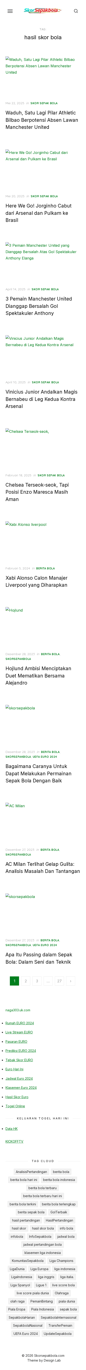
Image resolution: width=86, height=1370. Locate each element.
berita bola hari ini (23, 1180)
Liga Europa (39, 1269)
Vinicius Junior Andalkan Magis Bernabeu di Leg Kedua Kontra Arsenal (42, 399)
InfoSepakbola (40, 1236)
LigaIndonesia (21, 1277)
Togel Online (15, 1106)
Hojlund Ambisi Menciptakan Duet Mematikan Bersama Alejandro (38, 676)
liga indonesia (64, 1269)
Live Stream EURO (19, 1032)
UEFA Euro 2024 (45, 756)
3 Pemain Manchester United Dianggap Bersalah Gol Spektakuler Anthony (39, 306)
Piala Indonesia (42, 1309)
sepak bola (68, 1309)
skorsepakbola (18, 659)
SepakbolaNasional (27, 1325)
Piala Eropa (16, 1309)
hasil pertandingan (26, 1220)
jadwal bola (66, 1236)
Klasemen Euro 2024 (21, 1088)
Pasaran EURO (16, 1041)
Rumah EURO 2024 (20, 1023)
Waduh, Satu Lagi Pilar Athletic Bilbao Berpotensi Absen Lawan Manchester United (42, 120)
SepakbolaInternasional (58, 1317)
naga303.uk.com (18, 1010)
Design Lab (52, 1360)
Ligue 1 (41, 1285)
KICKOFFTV (14, 1141)
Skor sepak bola (44, 103)
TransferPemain (60, 1325)
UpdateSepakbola (58, 1334)
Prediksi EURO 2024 (21, 1051)
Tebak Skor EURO (19, 1060)
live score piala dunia (33, 1293)
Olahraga (62, 1293)
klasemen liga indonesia (43, 1253)
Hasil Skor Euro (17, 1097)
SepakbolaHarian (22, 1317)
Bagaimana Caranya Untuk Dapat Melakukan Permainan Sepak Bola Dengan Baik (39, 773)
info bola (66, 1228)
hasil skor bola (43, 1228)
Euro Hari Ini (14, 1069)
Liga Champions (61, 1261)
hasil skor (19, 1228)
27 (59, 981)
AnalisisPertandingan (31, 1172)
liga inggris (46, 1277)
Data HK (12, 1129)
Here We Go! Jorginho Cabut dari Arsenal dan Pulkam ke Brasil (39, 213)
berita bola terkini (23, 1204)
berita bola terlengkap (59, 1204)
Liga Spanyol (20, 1285)
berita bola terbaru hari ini (42, 1196)
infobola (17, 1236)
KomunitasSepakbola (28, 1261)
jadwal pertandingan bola (42, 1244)
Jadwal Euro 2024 (19, 1078)
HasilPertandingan (59, 1220)
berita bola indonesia (59, 1180)
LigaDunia (17, 1269)
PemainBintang (42, 1301)
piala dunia (67, 1301)
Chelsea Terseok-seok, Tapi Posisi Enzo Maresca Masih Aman (37, 492)
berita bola (45, 568)
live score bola (63, 1285)
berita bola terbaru (42, 1188)
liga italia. (67, 1277)
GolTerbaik (58, 1212)
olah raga (17, 1301)
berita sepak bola (31, 1212)
